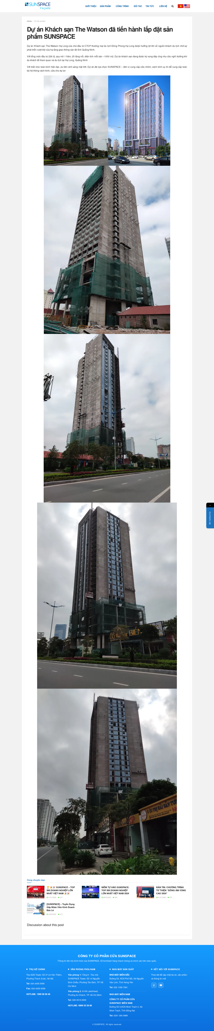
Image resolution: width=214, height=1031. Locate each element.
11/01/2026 (52, 897)
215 (60, 897)
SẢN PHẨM (105, 6)
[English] (187, 6)
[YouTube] (161, 985)
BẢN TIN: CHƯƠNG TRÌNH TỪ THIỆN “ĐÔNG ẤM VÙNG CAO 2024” (171, 890)
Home (29, 21)
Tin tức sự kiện (39, 21)
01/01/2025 (162, 897)
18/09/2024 (52, 914)
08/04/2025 (107, 897)
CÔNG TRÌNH (122, 6)
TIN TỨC (150, 6)
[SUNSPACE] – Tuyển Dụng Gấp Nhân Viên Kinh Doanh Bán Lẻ (61, 907)
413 (60, 914)
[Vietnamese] (181, 6)
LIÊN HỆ (163, 6)
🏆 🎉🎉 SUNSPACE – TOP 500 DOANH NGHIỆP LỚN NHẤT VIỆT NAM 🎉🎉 (61, 890)
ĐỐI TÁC (138, 6)
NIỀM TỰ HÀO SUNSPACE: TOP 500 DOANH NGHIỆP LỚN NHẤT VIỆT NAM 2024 (115, 890)
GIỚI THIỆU (90, 6)
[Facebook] (154, 985)
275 (170, 897)
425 (115, 897)
